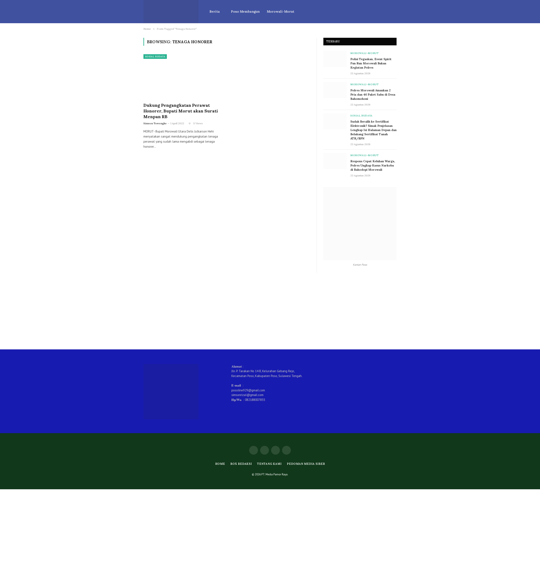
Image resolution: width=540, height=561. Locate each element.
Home (220, 464)
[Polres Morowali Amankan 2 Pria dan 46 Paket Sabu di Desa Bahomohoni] (335, 90)
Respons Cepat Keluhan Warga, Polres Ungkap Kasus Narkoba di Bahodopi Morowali (372, 165)
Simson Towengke (155, 123)
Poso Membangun (245, 11)
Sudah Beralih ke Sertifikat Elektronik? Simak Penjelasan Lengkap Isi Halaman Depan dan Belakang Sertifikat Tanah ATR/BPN (373, 130)
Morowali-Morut (280, 11)
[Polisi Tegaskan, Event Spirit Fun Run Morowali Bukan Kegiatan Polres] (335, 59)
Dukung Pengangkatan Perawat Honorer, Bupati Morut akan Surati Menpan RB (180, 111)
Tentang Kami (269, 464)
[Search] (396, 11)
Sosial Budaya (155, 56)
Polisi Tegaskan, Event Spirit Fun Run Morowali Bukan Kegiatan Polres (371, 63)
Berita (214, 11)
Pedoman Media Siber (306, 464)
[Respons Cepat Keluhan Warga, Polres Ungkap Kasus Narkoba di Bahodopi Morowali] (335, 161)
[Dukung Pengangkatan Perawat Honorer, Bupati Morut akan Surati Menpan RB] (183, 76)
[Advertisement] (270, 311)
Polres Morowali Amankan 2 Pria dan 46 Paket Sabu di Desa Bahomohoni (372, 94)
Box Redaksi (241, 464)
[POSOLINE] (170, 11)
